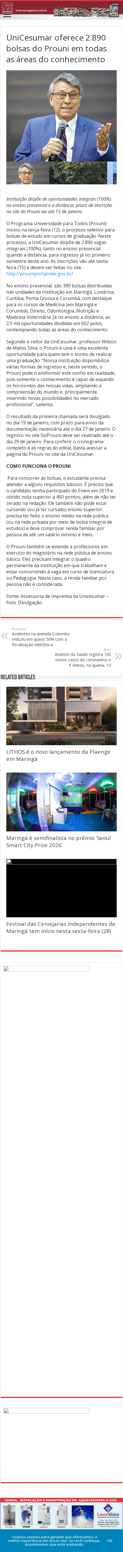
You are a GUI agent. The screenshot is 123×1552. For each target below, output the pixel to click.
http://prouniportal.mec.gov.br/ (39, 274)
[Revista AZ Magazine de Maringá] (61, 10)
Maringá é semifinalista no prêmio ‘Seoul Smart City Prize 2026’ (58, 841)
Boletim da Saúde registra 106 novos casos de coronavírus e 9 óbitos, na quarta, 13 (83, 657)
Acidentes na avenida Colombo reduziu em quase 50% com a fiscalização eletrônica (41, 637)
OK (109, 1541)
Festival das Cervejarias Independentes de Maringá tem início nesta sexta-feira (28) (60, 927)
